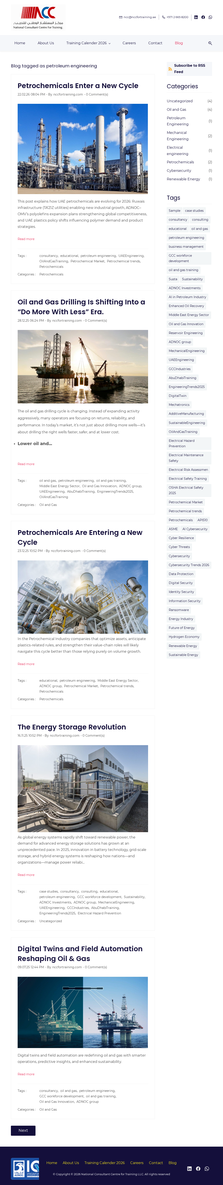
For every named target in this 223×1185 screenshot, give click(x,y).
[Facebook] (198, 1168)
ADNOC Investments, (56, 902)
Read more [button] (26, 239)
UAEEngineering (181, 360)
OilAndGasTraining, (55, 261)
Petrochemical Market (186, 502)
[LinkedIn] (189, 1168)
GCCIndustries (180, 369)
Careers (137, 1163)
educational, (70, 256)
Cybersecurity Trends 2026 (189, 565)
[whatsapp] (210, 18)
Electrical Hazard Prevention (99, 913)
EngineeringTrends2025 (187, 387)
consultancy (178, 220)
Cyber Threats (179, 547)
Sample (174, 211)
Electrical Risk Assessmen (188, 470)
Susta (173, 279)
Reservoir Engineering (186, 333)
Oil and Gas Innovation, (100, 486)
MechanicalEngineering (187, 351)
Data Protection (181, 574)
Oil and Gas (48, 505)
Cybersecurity (179, 171)
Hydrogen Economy (184, 637)
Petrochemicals (51, 267)
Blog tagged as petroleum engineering (54, 66)
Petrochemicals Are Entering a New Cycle (80, 537)
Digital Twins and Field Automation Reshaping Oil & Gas (80, 953)
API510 (203, 520)
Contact (156, 1163)
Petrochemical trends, (124, 261)
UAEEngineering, (132, 256)
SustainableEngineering (187, 423)
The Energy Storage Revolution (72, 727)
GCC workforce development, (100, 897)
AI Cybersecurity (195, 529)
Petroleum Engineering (178, 121)
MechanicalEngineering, (117, 902)
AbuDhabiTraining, (82, 491)
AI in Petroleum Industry (187, 297)
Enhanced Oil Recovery (186, 306)
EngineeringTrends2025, (116, 491)
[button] (208, 43)
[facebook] (203, 18)
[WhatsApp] (207, 1168)
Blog (173, 1163)
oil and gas (199, 229)
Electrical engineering (177, 150)
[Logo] (38, 17)
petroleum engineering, (99, 256)
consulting (200, 220)
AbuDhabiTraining (182, 378)
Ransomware (179, 610)
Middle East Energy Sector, (60, 486)
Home (51, 1163)
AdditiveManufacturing (186, 414)
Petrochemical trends (185, 511)
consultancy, (49, 256)
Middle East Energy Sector (189, 315)
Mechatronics (179, 405)
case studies (194, 211)
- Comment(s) (96, 94)
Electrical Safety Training (188, 479)
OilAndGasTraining (53, 497)
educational (178, 229)
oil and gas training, (112, 481)
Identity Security (181, 592)
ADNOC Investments (185, 288)
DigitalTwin (177, 396)
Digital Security (181, 583)
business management (186, 247)
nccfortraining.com (68, 94)
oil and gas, (48, 481)
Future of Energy (182, 628)
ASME (173, 529)
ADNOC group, (131, 486)
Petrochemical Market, (89, 261)
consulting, (90, 891)
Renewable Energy (183, 179)
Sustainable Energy (183, 655)
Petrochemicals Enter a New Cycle (78, 85)
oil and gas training (183, 270)
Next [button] (23, 1130)
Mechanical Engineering (178, 136)
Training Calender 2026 (104, 1163)
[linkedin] (196, 18)
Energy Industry (181, 619)
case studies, (49, 891)
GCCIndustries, (79, 908)
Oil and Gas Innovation (186, 324)
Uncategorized (50, 921)
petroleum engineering (186, 238)
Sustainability (192, 279)
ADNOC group (87, 1102)
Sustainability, (135, 897)
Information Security (185, 601)
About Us (71, 1163)
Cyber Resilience (181, 538)
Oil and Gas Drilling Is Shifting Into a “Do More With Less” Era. (81, 307)
